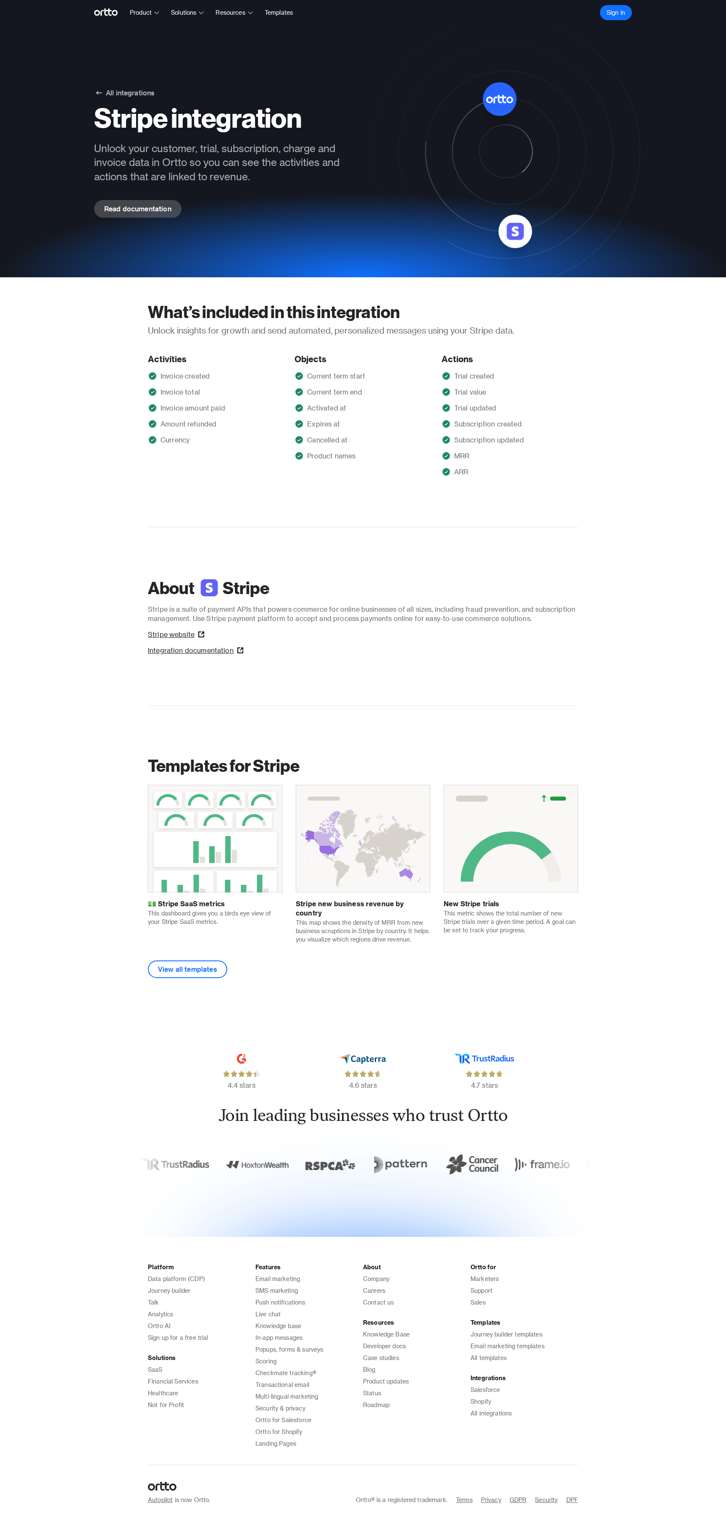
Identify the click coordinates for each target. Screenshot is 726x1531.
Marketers (485, 1278)
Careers (374, 1290)
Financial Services (173, 1381)
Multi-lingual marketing (286, 1396)
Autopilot (160, 1499)
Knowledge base (278, 1325)
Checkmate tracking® (285, 1372)
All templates (489, 1357)
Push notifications (280, 1302)
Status (372, 1393)
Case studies (381, 1357)
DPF (572, 1499)
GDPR (518, 1499)
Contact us (378, 1302)
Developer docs (384, 1345)
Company (376, 1278)
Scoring (265, 1361)
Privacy (491, 1499)
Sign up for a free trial (178, 1337)
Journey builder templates (506, 1334)
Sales (478, 1302)
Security (546, 1499)
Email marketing (277, 1278)
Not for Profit (166, 1404)
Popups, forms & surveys (289, 1349)
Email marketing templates (507, 1345)
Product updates (386, 1381)
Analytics (160, 1314)
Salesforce (485, 1389)
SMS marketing (276, 1290)
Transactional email (282, 1384)
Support (481, 1290)
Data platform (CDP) (176, 1278)
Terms (464, 1499)
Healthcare (163, 1393)
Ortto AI (159, 1325)
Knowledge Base (386, 1334)
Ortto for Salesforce (283, 1419)
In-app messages (278, 1337)
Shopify (481, 1401)
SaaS (155, 1369)
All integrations (491, 1413)
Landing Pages (275, 1443)
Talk (153, 1302)
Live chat (268, 1314)
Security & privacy (280, 1408)
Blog (369, 1369)
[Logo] (109, 12)
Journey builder (169, 1290)
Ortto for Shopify (278, 1431)
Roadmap (376, 1404)
